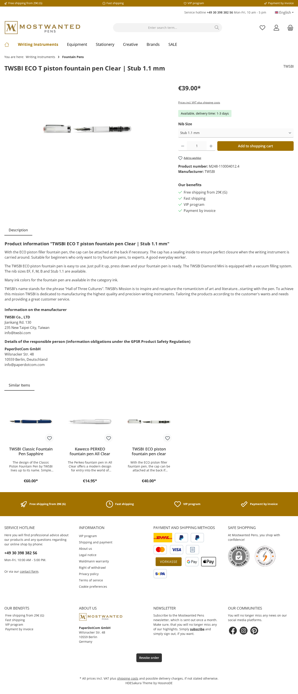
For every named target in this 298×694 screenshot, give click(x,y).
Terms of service (91, 580)
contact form (29, 571)
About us (85, 548)
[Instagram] (243, 631)
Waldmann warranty (94, 561)
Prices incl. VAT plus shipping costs (199, 102)
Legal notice (87, 555)
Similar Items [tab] (19, 385)
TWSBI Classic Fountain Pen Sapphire (31, 451)
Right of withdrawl (92, 567)
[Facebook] (233, 631)
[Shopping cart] (289, 27)
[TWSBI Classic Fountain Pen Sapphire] (31, 421)
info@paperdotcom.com (25, 364)
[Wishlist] (262, 27)
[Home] (11, 44)
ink (114, 280)
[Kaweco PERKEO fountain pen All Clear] (90, 421)
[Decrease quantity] (182, 146)
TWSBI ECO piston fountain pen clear (149, 451)
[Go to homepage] (42, 27)
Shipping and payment (95, 542)
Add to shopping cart (255, 146)
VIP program (88, 536)
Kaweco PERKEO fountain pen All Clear (90, 451)
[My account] (276, 27)
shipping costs (127, 678)
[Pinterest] (254, 631)
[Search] (217, 27)
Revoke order (149, 658)
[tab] (18, 230)
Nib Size (185, 124)
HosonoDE (165, 683)
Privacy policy (89, 574)
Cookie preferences (93, 586)
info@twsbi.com (18, 332)
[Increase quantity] (211, 146)
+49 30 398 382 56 (20, 552)
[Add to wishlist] (49, 438)
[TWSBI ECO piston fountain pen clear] (149, 421)
